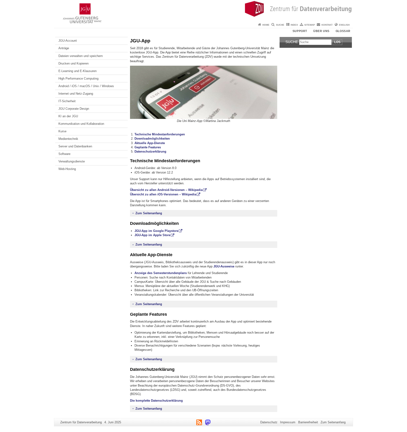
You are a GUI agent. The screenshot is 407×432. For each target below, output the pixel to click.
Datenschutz (268, 422)
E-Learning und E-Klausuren (77, 71)
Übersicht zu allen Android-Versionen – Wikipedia (166, 190)
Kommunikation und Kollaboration (81, 123)
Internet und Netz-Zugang (75, 93)
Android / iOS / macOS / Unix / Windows (86, 86)
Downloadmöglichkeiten (152, 138)
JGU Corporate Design (73, 108)
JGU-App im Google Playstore (156, 231)
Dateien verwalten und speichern (80, 56)
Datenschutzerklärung (150, 151)
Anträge (63, 48)
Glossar (343, 31)
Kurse (62, 131)
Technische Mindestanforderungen (159, 134)
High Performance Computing (78, 78)
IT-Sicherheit (67, 101)
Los (337, 42)
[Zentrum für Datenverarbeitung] (203, 10)
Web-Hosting (67, 169)
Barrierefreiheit (308, 422)
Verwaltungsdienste (71, 161)
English (344, 25)
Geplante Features (147, 147)
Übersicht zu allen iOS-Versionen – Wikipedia (163, 194)
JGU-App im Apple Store (152, 235)
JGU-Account (67, 40)
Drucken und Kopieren (73, 63)
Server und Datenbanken (75, 146)
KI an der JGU (68, 116)
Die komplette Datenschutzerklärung (156, 400)
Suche (280, 25)
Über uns (321, 31)
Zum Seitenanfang (148, 213)
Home (265, 25)
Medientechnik (68, 139)
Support (300, 31)
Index (294, 25)
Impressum (287, 422)
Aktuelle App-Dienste (149, 143)
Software (64, 154)
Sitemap (309, 25)
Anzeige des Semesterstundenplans (160, 273)
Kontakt (327, 25)
